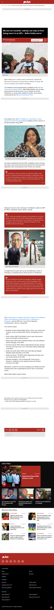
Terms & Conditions (6, 587)
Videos (24, 473)
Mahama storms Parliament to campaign (42, 502)
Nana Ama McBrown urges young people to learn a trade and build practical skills (44, 518)
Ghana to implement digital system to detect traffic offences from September (17, 537)
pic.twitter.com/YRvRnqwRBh (19, 399)
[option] (9, 497)
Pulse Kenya (5, 597)
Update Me (8, 434)
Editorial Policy (33, 585)
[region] (27, 497)
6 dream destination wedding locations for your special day (17, 527)
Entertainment (13, 513)
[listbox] (27, 497)
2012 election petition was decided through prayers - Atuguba (25, 503)
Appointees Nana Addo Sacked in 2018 (30, 477)
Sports (38, 523)
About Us (4, 582)
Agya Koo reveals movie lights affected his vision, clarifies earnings (16, 517)
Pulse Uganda (5, 599)
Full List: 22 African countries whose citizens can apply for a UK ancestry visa (44, 537)
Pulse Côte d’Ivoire (33, 597)
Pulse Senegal (32, 594)
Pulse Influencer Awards (35, 587)
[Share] (45, 40)
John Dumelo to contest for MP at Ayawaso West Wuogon (9, 503)
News (5, 5)
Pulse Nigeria (5, 594)
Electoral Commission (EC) (24, 95)
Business (31, 574)
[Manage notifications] (51, 607)
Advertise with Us (6, 585)
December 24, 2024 (31, 401)
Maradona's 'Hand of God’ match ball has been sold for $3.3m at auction (44, 527)
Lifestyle (12, 523)
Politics (9, 5)
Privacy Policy (32, 582)
